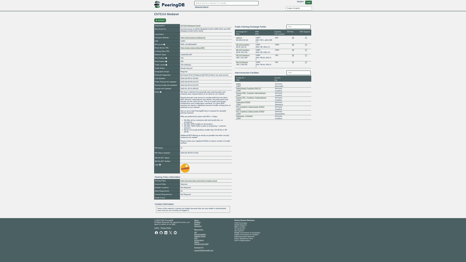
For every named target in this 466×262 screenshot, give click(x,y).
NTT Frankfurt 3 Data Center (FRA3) (250, 111)
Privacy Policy (166, 228)
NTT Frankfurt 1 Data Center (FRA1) (250, 107)
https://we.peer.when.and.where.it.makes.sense (199, 181)
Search (197, 224)
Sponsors (198, 226)
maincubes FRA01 (243, 102)
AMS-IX (239, 38)
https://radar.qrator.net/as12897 (193, 48)
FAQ (196, 238)
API (195, 232)
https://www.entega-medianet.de (193, 38)
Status (196, 242)
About (196, 220)
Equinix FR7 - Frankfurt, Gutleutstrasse (251, 98)
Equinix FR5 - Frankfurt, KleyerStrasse (251, 93)
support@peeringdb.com (203, 250)
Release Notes (200, 236)
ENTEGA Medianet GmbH (190, 26)
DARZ (238, 84)
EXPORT (160, 20)
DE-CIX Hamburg (243, 55)
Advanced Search (201, 7)
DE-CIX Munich (242, 62)
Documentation (200, 234)
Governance (199, 240)
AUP (173, 224)
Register (300, 1)
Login (308, 2)
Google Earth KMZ (201, 244)
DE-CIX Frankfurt (242, 45)
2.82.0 (156, 228)
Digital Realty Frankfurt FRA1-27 (248, 88)
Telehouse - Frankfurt (244, 116)
